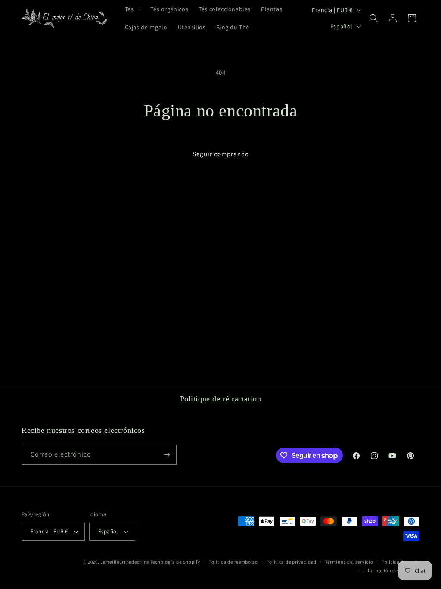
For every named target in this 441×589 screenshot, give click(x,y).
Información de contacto (391, 570)
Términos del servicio (349, 562)
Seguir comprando (221, 154)
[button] (133, 9)
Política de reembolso (233, 562)
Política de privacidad (292, 562)
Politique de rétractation (220, 399)
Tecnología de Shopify (175, 562)
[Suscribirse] (166, 455)
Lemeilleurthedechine (124, 562)
